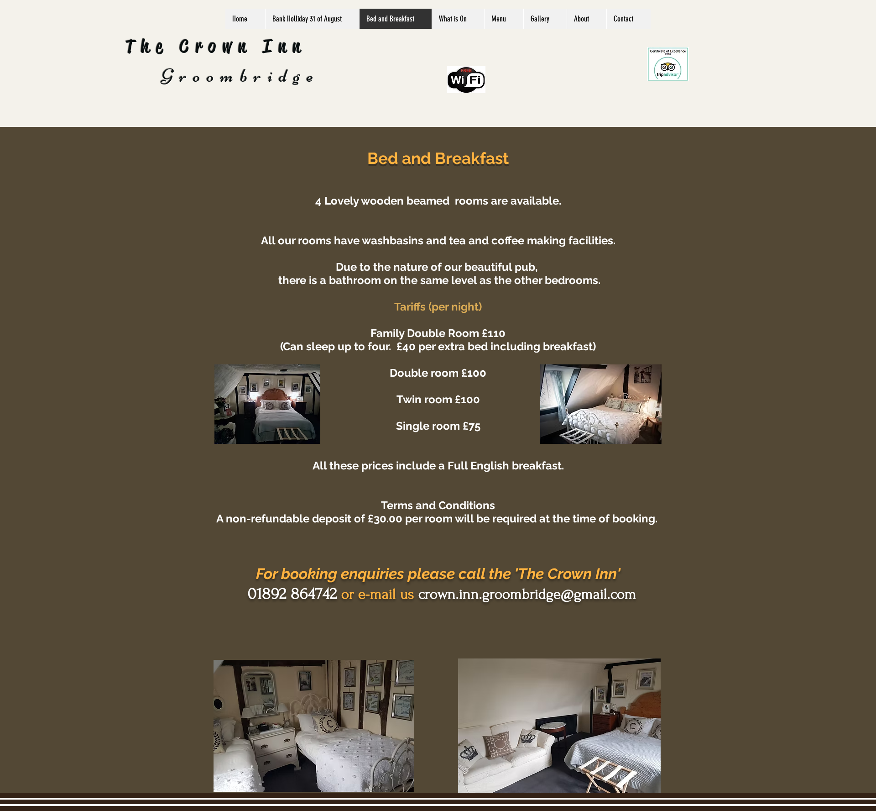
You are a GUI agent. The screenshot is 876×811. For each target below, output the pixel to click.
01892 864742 (292, 593)
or (347, 594)
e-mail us (386, 594)
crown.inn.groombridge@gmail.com (525, 594)
